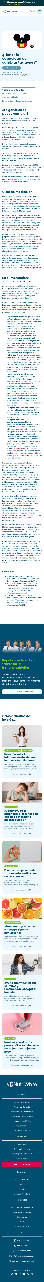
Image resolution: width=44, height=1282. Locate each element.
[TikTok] (20, 1274)
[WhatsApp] (28, 1274)
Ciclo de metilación (10, 97)
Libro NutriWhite (22, 1180)
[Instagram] (12, 1274)
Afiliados (22, 1222)
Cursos (22, 1185)
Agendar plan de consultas (22, 692)
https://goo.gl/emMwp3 (17, 593)
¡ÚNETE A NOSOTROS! (22, 1164)
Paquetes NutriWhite (22, 1121)
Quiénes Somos (22, 1144)
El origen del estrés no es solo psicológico (22, 449)
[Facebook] (16, 1274)
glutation (10, 412)
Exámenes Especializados (22, 1116)
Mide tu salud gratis (22, 1102)
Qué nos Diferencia (22, 1149)
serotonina (20, 427)
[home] (10, 11)
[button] (31, 11)
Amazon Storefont (22, 1194)
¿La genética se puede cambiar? (16, 93)
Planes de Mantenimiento (22, 1112)
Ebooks (22, 1189)
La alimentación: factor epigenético (17, 101)
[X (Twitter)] (32, 1274)
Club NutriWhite (22, 1226)
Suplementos (22, 1126)
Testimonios (22, 1217)
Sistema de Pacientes (22, 1212)
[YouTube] (24, 1274)
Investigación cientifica (22, 1154)
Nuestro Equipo (22, 1158)
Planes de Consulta (22, 1107)
